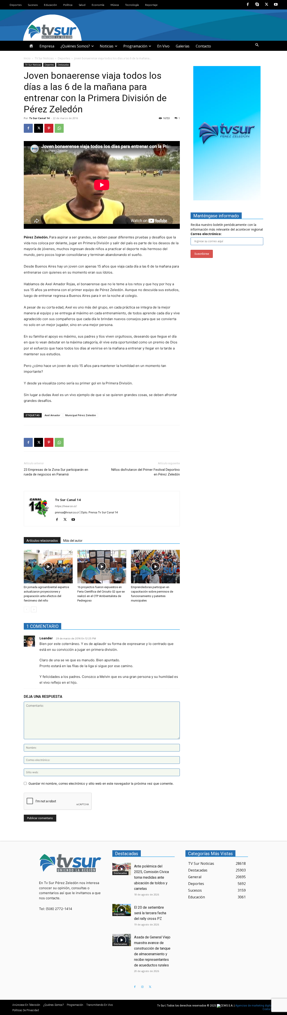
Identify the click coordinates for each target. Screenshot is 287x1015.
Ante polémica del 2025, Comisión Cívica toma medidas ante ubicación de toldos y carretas (151, 877)
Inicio (27, 58)
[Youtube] (275, 4)
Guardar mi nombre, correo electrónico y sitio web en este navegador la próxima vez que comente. (101, 783)
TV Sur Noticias (44, 58)
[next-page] (34, 609)
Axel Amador (52, 415)
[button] (257, 45)
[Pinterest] (48, 128)
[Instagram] (142, 987)
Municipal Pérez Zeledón (80, 415)
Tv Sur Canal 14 (39, 118)
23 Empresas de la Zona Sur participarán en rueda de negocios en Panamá (56, 472)
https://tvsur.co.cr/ (66, 506)
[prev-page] (26, 609)
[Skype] (257, 4)
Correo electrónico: (206, 234)
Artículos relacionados (42, 540)
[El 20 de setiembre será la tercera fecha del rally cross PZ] (121, 910)
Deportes (64, 58)
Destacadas (63, 64)
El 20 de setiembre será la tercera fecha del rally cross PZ (150, 913)
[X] (266, 4)
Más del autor (73, 540)
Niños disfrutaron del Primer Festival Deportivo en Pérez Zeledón (145, 472)
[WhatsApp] (59, 128)
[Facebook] (248, 4)
